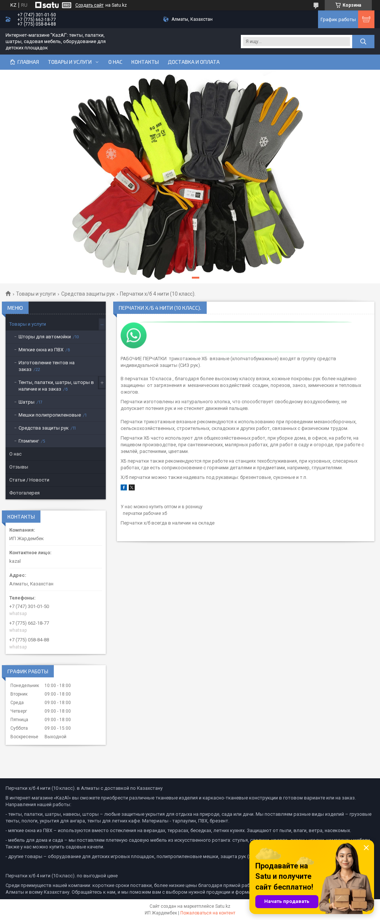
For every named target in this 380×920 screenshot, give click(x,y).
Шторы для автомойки (45, 336)
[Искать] (363, 41)
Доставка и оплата (194, 62)
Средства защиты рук (88, 294)
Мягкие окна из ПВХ (41, 349)
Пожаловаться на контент (207, 913)
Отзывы (18, 467)
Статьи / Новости (29, 480)
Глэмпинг (29, 441)
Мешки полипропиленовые (50, 415)
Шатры (27, 402)
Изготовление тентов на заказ (47, 366)
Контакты (145, 62)
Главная (28, 62)
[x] (132, 489)
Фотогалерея (24, 493)
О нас (115, 62)
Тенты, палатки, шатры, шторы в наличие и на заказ (56, 386)
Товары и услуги (70, 62)
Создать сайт (89, 5)
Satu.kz (222, 906)
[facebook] (124, 489)
